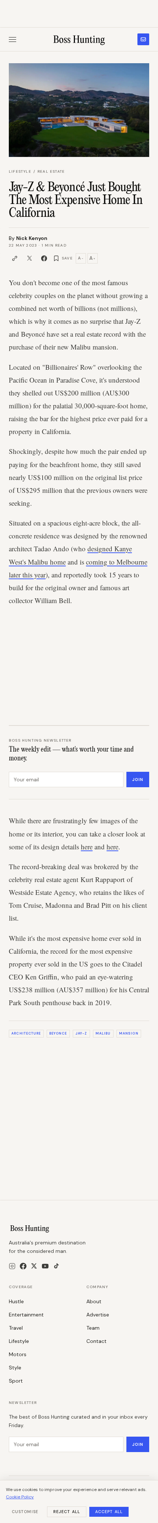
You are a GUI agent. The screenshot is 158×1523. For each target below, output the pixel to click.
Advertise (97, 1314)
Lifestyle (20, 171)
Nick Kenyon (31, 238)
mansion (129, 1033)
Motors (17, 1354)
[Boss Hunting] (79, 39)
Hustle (16, 1301)
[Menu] (12, 39)
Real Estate (51, 171)
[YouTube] (45, 1266)
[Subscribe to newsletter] (143, 39)
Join (137, 779)
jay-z (81, 1033)
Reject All (66, 1511)
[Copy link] (15, 258)
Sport (16, 1380)
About (93, 1301)
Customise (25, 1511)
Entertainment (26, 1314)
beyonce (58, 1033)
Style (15, 1367)
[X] (34, 1266)
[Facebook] (23, 1266)
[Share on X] (29, 258)
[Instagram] (12, 1266)
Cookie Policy (20, 1497)
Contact (96, 1341)
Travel (16, 1328)
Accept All (109, 1511)
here (87, 846)
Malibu (103, 1033)
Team (93, 1328)
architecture (26, 1033)
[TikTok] (56, 1266)
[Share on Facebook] (44, 258)
